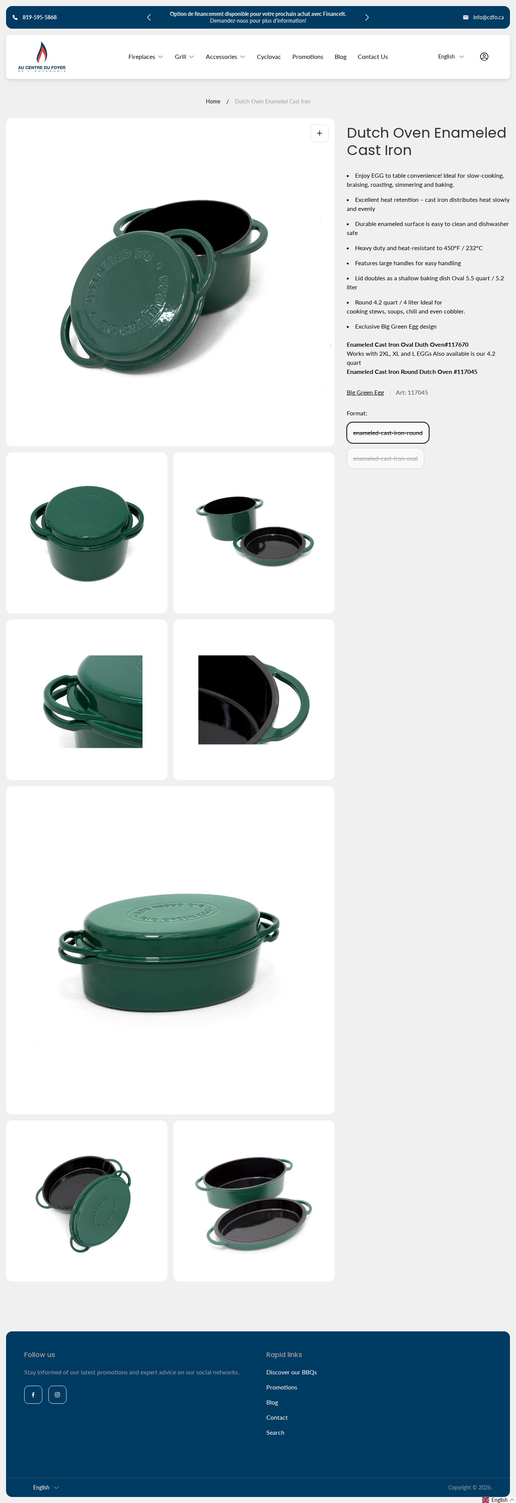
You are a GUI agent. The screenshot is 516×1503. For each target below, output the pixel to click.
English (446, 56)
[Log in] (484, 56)
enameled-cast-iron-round (388, 432)
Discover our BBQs (291, 1371)
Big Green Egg (365, 392)
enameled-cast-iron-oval (385, 458)
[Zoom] (320, 133)
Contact (277, 1417)
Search (275, 1432)
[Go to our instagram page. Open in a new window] (57, 1395)
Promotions (281, 1387)
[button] (498, 1500)
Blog (272, 1402)
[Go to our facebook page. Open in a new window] (33, 1395)
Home (213, 101)
